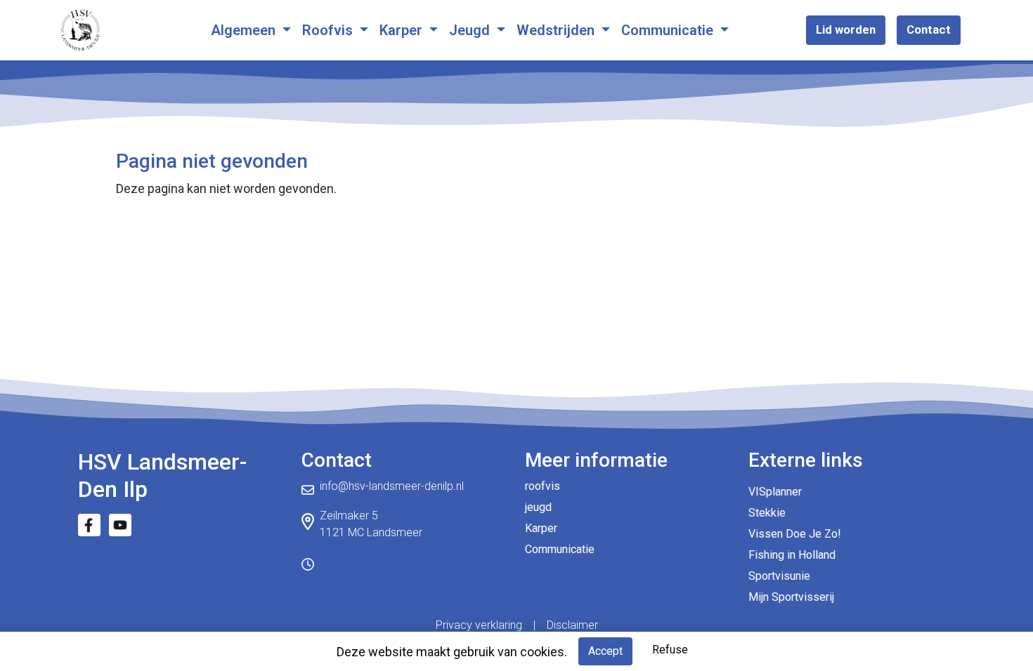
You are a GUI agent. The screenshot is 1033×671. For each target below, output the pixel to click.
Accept (605, 651)
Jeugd (471, 30)
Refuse (670, 649)
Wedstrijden (557, 30)
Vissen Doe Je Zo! (794, 533)
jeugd (538, 507)
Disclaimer (572, 625)
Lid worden (846, 29)
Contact (929, 29)
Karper (402, 30)
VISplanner (775, 491)
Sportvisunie (779, 576)
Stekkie (767, 512)
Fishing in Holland (792, 555)
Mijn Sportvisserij (791, 597)
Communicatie (669, 30)
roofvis (542, 486)
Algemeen (245, 30)
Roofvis (329, 30)
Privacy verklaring (479, 625)
